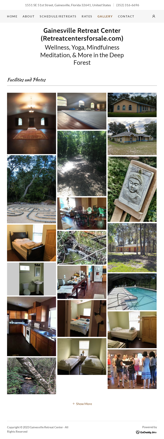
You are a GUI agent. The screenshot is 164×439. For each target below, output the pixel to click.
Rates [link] (87, 16)
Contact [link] (126, 16)
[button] (154, 16)
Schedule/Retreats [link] (58, 16)
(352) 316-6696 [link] (127, 5)
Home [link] (12, 16)
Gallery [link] (105, 16)
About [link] (29, 16)
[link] (82, 39)
